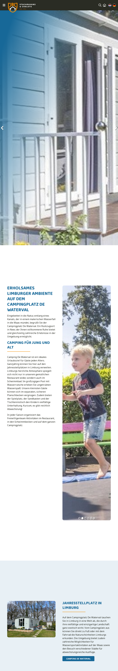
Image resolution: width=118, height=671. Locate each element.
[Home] (104, 5)
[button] (79, 518)
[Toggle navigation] (4, 5)
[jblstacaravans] (21, 8)
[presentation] (2, 127)
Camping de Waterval (78, 658)
